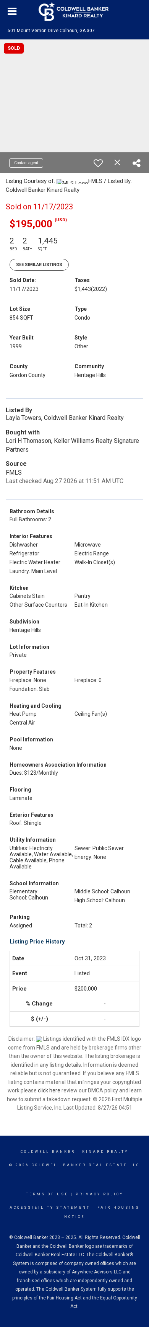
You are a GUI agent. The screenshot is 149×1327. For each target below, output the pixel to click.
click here (49, 1090)
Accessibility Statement (50, 1207)
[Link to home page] (74, 11)
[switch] (98, 163)
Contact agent (26, 163)
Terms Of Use (47, 1194)
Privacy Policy (99, 1194)
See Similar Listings (39, 264)
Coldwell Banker (48, 1152)
